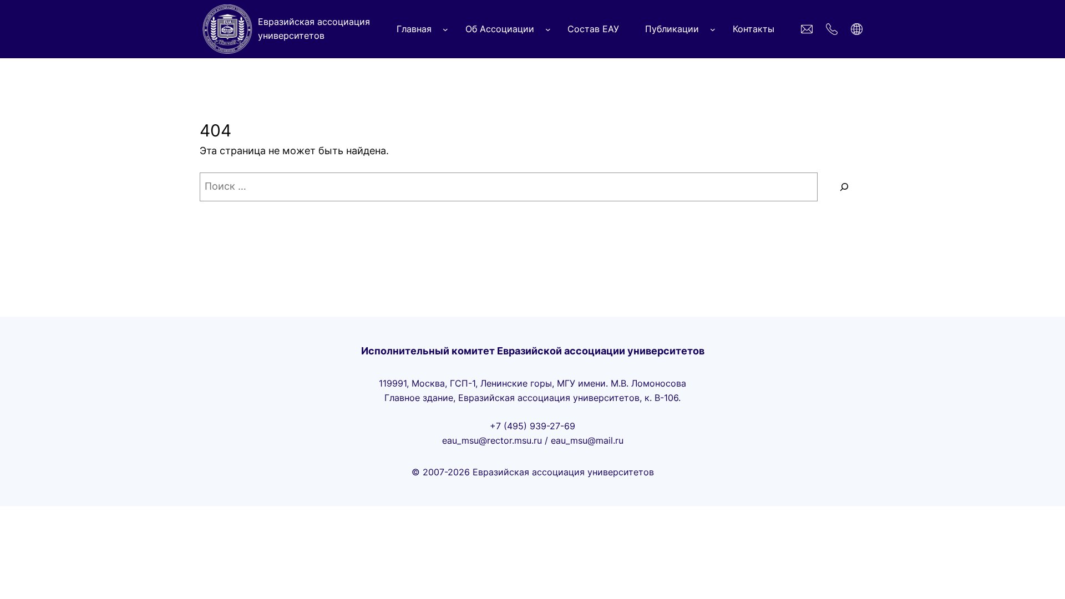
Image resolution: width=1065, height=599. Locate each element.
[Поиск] (844, 186)
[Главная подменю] (445, 29)
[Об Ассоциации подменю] (548, 29)
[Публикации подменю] (713, 29)
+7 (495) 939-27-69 (532, 426)
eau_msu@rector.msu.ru (492, 440)
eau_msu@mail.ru (587, 440)
